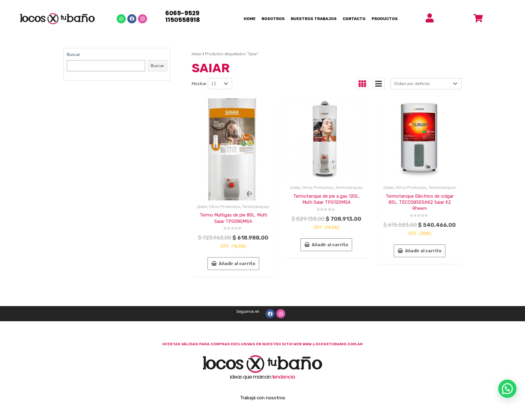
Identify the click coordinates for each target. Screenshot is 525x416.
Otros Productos (224, 206)
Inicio (196, 54)
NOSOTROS (273, 18)
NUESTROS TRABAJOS (314, 18)
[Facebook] (131, 18)
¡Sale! (202, 206)
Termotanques (255, 206)
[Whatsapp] (121, 18)
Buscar (73, 54)
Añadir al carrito (237, 263)
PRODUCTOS (385, 18)
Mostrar (199, 84)
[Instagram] (142, 18)
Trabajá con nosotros (262, 398)
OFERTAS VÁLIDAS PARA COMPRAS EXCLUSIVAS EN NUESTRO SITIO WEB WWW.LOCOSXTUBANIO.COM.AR (262, 344)
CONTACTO (354, 18)
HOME (250, 18)
